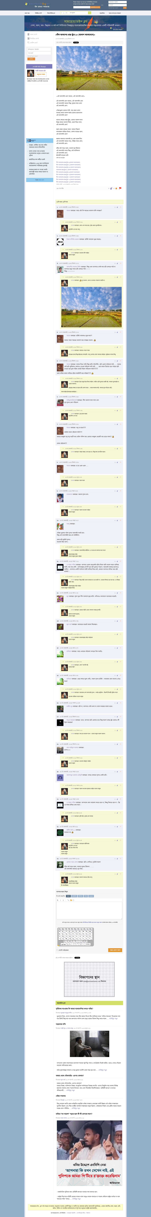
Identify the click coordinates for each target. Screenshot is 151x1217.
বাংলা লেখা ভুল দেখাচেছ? (115, 13)
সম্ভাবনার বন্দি (61, 1024)
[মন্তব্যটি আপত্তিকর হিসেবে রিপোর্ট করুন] (120, 207)
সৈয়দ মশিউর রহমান (73, 239)
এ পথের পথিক (71, 565)
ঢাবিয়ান (69, 651)
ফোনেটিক (74, 896)
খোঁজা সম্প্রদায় (61, 1096)
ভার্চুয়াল (68, 896)
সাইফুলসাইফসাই (72, 400)
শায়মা (68, 210)
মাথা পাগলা (64, 1118)
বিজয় (86, 896)
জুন (68, 596)
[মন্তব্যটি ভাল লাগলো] (117, 207)
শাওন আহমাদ (71, 720)
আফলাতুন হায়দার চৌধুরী (74, 775)
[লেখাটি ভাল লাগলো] (111, 188)
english (91, 896)
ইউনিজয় (80, 896)
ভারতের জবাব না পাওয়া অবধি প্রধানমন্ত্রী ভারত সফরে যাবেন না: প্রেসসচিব (38, 172)
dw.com (41, 180)
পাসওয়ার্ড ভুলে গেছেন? (113, 8)
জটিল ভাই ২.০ (71, 830)
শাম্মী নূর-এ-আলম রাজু (67, 1028)
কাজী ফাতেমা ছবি (40, 71)
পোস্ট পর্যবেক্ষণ (64, 950)
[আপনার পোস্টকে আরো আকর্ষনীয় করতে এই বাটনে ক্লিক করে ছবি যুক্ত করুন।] (71, 899)
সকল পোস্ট (33, 34)
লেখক (72, 225)
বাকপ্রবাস (69, 494)
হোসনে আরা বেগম (72, 862)
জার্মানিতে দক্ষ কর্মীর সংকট (37, 159)
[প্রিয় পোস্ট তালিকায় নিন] (116, 188)
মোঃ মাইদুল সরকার (72, 747)
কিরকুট (62, 1100)
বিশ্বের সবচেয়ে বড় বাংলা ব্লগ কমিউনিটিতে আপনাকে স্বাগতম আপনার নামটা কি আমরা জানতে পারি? (85, 3)
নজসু (68, 524)
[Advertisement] (39, 110)
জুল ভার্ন (69, 624)
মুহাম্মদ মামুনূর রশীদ (66, 1013)
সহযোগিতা (102, 13)
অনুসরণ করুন (41, 74)
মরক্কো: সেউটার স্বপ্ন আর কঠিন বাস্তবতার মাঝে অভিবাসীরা (38, 146)
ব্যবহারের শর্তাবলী (71, 1213)
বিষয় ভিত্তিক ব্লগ (51, 13)
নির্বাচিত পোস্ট (38, 13)
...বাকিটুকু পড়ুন (113, 1019)
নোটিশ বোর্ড (33, 43)
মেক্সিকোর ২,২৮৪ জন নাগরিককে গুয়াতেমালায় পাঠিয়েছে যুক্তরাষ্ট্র (39, 164)
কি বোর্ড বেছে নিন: (60, 896)
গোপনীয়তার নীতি (81, 1213)
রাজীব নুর (70, 706)
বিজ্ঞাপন (88, 1213)
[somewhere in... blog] (37, 5)
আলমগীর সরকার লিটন (74, 267)
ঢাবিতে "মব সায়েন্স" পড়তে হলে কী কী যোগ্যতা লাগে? (74, 1114)
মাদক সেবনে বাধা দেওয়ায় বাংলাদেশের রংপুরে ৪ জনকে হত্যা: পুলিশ (39, 153)
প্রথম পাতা (27, 13)
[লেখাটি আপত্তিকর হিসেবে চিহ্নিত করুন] (120, 188)
